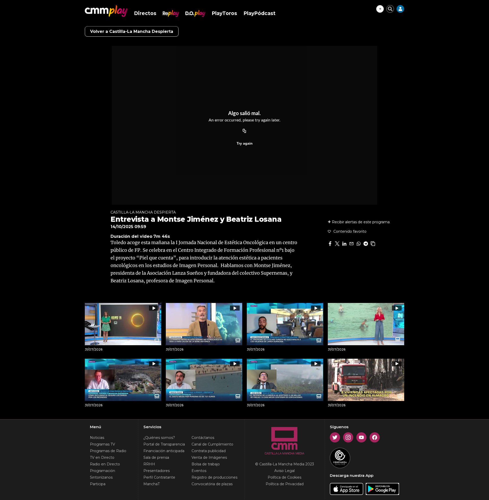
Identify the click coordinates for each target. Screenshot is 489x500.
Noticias (97, 437)
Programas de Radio (108, 451)
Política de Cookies (284, 477)
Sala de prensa (156, 457)
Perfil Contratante (159, 477)
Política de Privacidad (285, 484)
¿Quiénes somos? (159, 437)
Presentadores (156, 470)
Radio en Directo (105, 464)
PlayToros (224, 13)
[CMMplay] (106, 11)
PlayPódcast (259, 13)
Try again (245, 143)
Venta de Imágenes (209, 457)
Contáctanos (203, 437)
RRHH (149, 464)
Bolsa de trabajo (206, 464)
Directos (145, 13)
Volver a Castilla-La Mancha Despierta (131, 31)
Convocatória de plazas (212, 484)
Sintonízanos (101, 477)
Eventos (199, 470)
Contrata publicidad (209, 451)
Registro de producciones (214, 477)
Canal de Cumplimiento (212, 444)
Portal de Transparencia (164, 444)
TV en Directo (102, 457)
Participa (97, 484)
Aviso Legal (284, 470)
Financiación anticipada (163, 451)
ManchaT (151, 484)
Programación (102, 470)
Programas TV (102, 444)
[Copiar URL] (244, 131)
